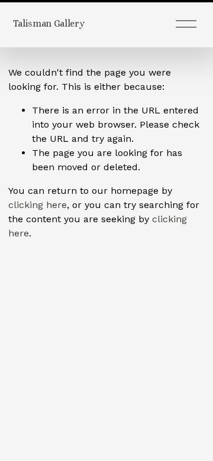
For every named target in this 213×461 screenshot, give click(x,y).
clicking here (37, 204)
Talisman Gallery (49, 23)
